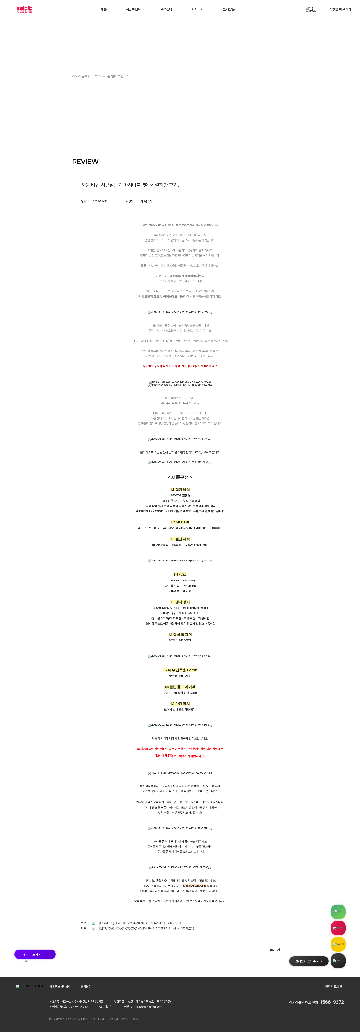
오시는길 (86, 986)
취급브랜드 (133, 9)
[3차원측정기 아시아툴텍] (24, 9)
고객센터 (166, 9)
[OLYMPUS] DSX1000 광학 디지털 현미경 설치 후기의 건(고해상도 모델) (140, 923)
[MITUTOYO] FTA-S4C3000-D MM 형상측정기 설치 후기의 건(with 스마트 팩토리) (146, 928)
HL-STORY (131, 1019)
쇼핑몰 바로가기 (340, 9)
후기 (32, 954)
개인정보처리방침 (60, 986)
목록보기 (274, 950)
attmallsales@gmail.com (146, 1006)
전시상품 (229, 9)
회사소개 (197, 9)
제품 (103, 9)
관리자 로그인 (334, 986)
